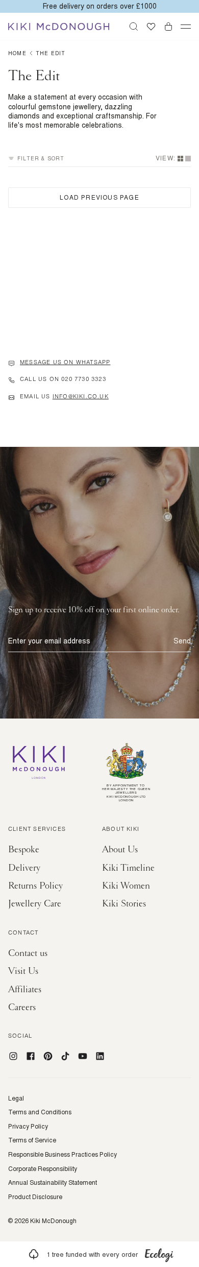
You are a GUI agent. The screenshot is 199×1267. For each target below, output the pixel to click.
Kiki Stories (124, 904)
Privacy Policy (28, 1126)
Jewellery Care (34, 904)
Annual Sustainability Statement (52, 1183)
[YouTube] (83, 1056)
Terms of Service (32, 1140)
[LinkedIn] (100, 1056)
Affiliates (24, 989)
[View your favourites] (151, 26)
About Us (120, 849)
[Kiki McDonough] (58, 26)
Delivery (24, 868)
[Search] (133, 26)
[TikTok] (65, 1056)
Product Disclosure (35, 1197)
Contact (23, 933)
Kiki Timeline (128, 868)
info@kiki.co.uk (81, 397)
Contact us (27, 953)
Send (182, 641)
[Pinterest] (48, 1056)
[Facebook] (31, 1056)
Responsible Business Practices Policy (62, 1155)
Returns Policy (35, 886)
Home (17, 53)
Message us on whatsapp (65, 363)
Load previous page (99, 197)
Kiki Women (126, 886)
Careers (22, 1007)
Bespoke (23, 849)
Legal (16, 1098)
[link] (99, 1254)
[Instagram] (13, 1056)
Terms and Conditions (39, 1112)
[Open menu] (186, 26)
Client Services (37, 830)
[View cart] (168, 26)
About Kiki (120, 830)
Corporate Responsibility (42, 1169)
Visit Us (23, 971)
